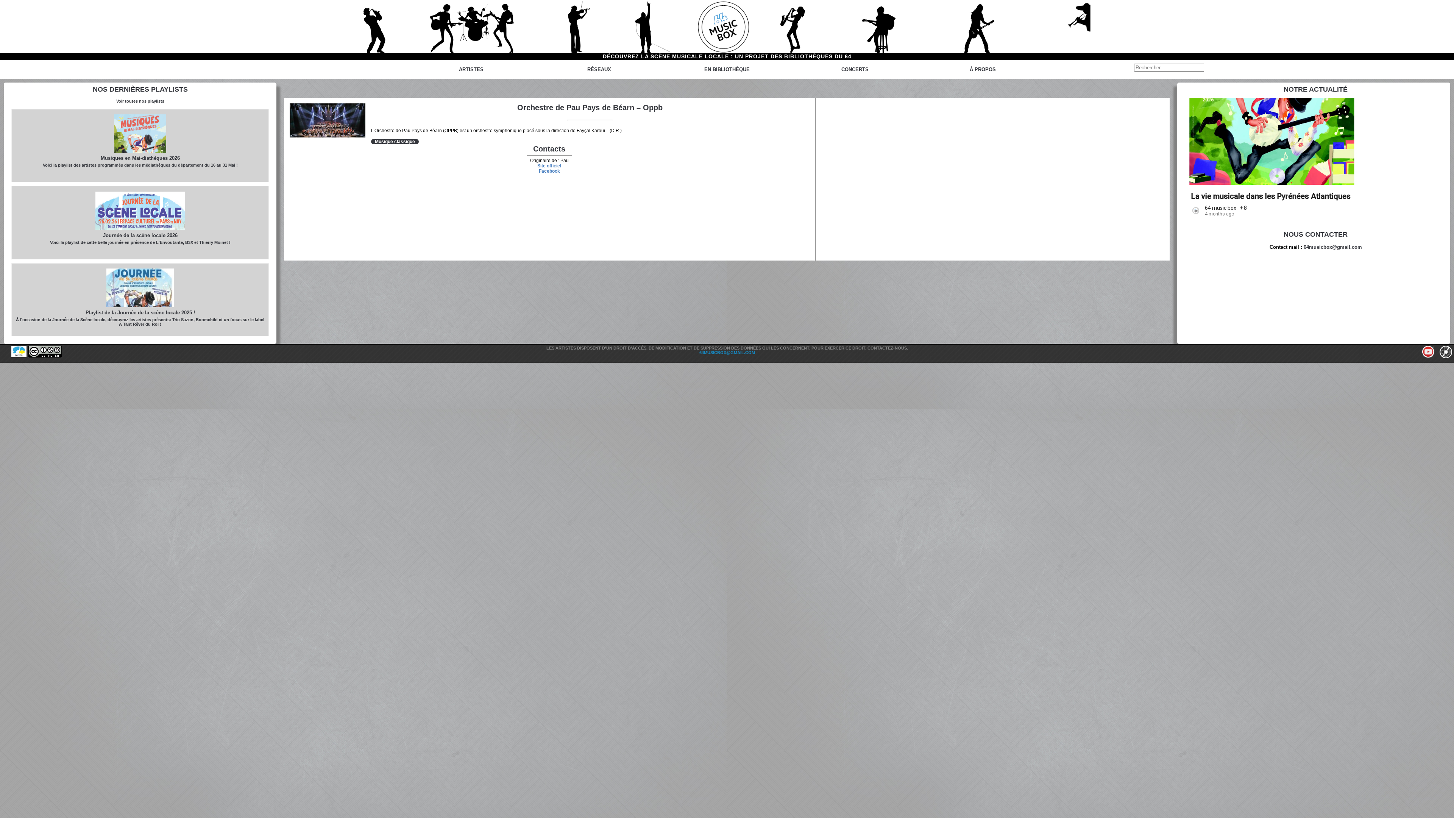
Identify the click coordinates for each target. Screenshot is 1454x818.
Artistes (471, 69)
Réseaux (599, 69)
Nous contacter (1316, 234)
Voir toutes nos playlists (140, 101)
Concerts (855, 69)
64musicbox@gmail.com (1333, 247)
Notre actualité (1316, 89)
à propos (983, 69)
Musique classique (395, 141)
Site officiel (549, 166)
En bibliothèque (727, 69)
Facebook (549, 171)
